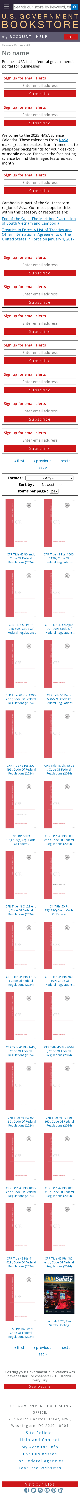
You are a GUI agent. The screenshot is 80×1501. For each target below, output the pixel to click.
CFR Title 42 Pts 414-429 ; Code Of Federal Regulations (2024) (21, 1262)
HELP (42, 36)
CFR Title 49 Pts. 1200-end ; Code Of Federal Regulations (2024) (21, 699)
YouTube (47, 1490)
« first (19, 460)
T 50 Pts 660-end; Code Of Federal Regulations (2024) (21, 1333)
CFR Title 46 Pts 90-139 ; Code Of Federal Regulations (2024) (21, 1121)
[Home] (40, 26)
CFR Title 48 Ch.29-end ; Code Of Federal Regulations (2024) (21, 910)
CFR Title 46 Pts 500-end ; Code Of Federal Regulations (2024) (59, 840)
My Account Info (40, 1446)
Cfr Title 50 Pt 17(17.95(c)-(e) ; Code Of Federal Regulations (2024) (20, 840)
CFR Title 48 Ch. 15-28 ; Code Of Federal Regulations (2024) (59, 769)
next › (65, 460)
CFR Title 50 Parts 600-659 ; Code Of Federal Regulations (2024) (59, 699)
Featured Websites (40, 1467)
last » (42, 467)
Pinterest (53, 1490)
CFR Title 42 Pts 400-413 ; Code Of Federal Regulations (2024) (59, 1192)
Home (6, 45)
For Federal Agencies (40, 1460)
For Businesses (40, 1453)
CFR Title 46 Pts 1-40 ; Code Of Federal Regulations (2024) (21, 1051)
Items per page (32, 491)
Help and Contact (40, 1439)
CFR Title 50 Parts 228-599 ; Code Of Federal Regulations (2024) (21, 628)
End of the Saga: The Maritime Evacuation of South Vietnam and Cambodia (39, 221)
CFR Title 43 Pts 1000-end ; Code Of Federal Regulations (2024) (21, 1192)
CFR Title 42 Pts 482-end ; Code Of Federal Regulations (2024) (59, 1262)
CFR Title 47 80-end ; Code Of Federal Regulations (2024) (21, 558)
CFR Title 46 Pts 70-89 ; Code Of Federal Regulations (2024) (59, 1051)
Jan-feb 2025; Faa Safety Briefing (59, 1323)
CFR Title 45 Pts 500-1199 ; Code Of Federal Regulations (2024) (59, 981)
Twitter (33, 1490)
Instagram (40, 1490)
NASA (63, 139)
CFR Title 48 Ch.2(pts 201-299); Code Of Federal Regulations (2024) (59, 628)
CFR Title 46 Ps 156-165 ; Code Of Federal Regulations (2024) (59, 1121)
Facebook (26, 1490)
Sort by (26, 484)
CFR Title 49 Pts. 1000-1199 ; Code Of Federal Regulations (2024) (59, 558)
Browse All (22, 45)
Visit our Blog (40, 1484)
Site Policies (40, 1432)
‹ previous (42, 460)
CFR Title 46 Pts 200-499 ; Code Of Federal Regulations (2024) (21, 769)
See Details (40, 1386)
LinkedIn (60, 1490)
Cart (71, 36)
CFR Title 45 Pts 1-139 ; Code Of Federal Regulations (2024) (21, 981)
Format (15, 477)
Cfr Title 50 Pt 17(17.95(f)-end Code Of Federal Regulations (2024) (59, 910)
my (17, 36)
